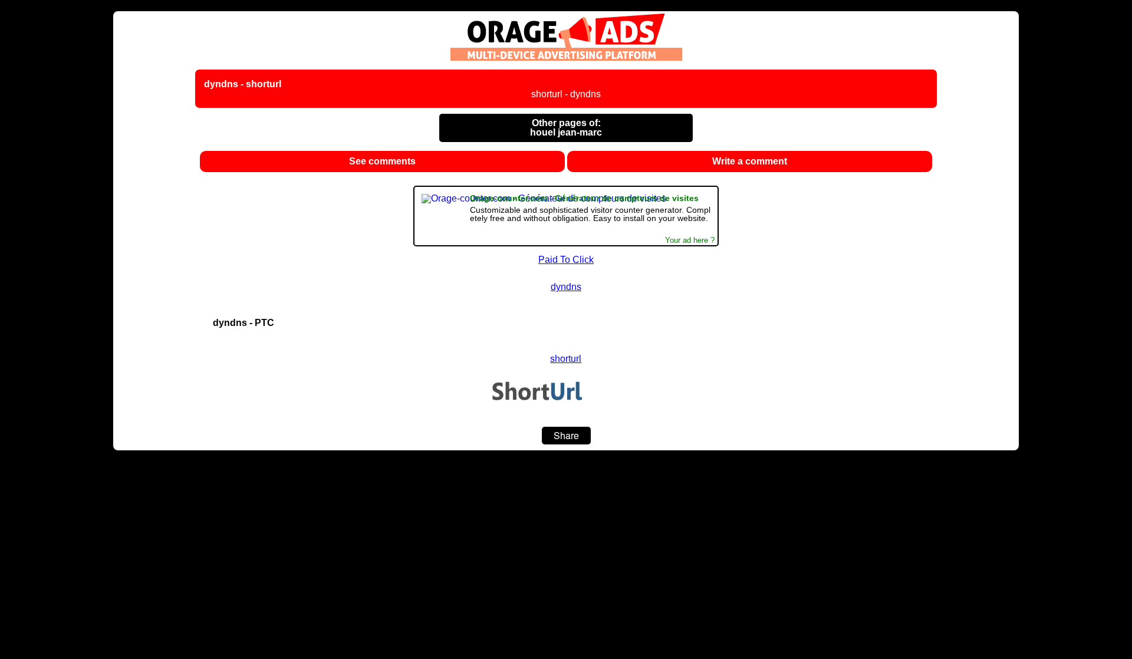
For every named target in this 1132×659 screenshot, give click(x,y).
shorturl (565, 359)
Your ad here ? (690, 241)
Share (566, 435)
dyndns (566, 287)
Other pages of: (566, 127)
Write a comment (749, 161)
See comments (382, 161)
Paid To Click (566, 260)
